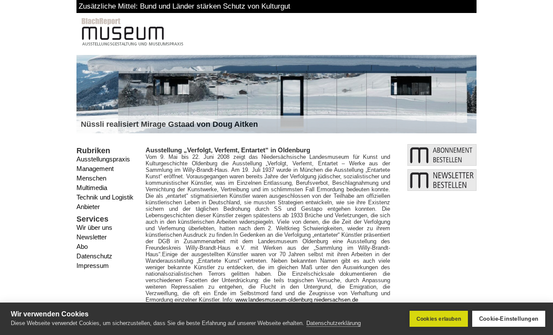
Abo (82, 246)
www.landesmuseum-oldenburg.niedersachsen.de (296, 299)
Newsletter (91, 237)
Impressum (92, 265)
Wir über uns (94, 227)
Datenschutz (94, 256)
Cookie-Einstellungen (508, 319)
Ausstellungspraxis (103, 159)
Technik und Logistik (104, 197)
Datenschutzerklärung (333, 323)
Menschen (91, 178)
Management (95, 168)
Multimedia (91, 187)
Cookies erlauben (438, 319)
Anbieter (88, 206)
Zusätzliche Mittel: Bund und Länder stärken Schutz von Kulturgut (184, 6)
